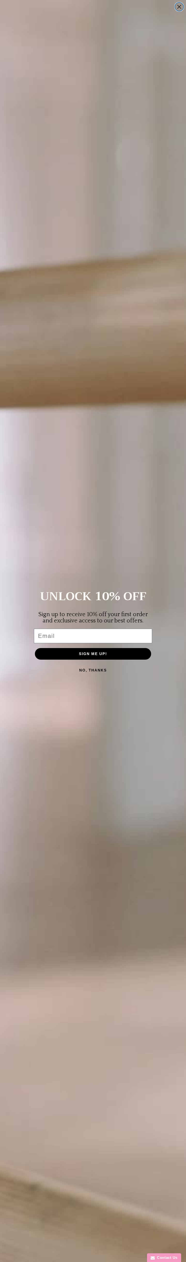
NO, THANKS (93, 670)
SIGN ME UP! (93, 654)
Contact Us (166, 1257)
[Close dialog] (179, 6)
